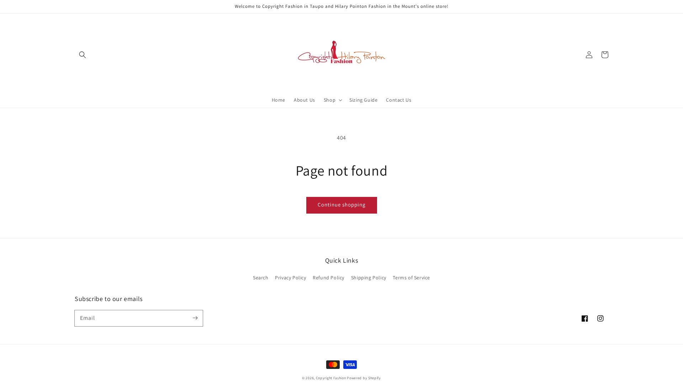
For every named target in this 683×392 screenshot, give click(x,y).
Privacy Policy (290, 277)
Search (261, 277)
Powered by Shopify (364, 378)
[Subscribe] (195, 318)
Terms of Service (411, 277)
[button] (82, 55)
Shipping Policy (368, 277)
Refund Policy (328, 277)
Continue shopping (342, 204)
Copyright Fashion (331, 378)
